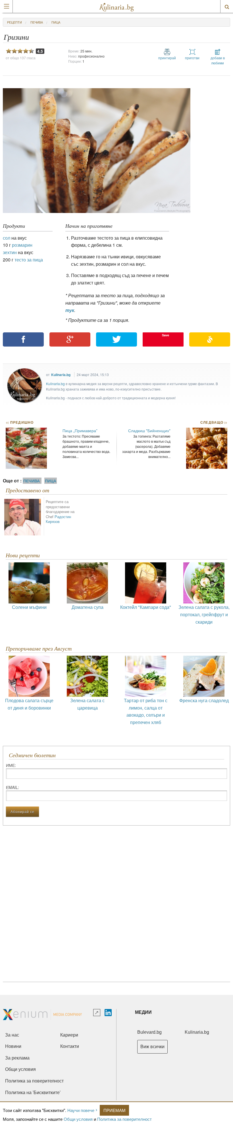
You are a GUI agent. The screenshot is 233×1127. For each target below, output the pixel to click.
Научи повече (80, 1110)
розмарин (22, 245)
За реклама (17, 1058)
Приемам (114, 1110)
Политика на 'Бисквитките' (33, 1092)
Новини (13, 1046)
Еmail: (12, 787)
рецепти (14, 22)
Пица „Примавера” (80, 430)
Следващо (213, 422)
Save (165, 335)
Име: (11, 765)
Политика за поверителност (124, 1119)
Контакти (69, 1046)
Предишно (20, 422)
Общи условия (78, 1119)
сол (6, 238)
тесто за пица (28, 259)
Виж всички (152, 1046)
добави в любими (218, 60)
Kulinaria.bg (60, 374)
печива (36, 22)
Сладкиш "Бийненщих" (149, 430)
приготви (192, 57)
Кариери (69, 1035)
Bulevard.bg (149, 1032)
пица (55, 22)
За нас (12, 1035)
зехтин (10, 252)
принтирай (167, 57)
